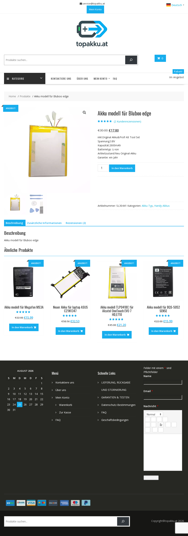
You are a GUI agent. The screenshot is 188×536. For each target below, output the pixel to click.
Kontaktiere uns (61, 78)
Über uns (82, 78)
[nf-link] (168, 424)
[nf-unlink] (174, 424)
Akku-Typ (147, 205)
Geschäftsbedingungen (115, 420)
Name (147, 376)
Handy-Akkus (162, 205)
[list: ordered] (147, 424)
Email (148, 391)
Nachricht (151, 406)
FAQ (115, 78)
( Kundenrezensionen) (127, 121)
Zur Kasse (65, 412)
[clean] (165, 419)
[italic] (153, 419)
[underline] (159, 419)
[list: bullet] (153, 424)
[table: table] (147, 429)
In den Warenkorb (122, 168)
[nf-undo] (155, 429)
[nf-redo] (160, 429)
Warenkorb (65, 405)
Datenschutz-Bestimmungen (118, 405)
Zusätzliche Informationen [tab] (44, 223)
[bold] (147, 419)
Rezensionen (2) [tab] (76, 223)
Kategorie (18, 78)
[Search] (131, 60)
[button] (84, 112)
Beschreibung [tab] (14, 223)
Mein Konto (95, 9)
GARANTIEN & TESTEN (115, 397)
